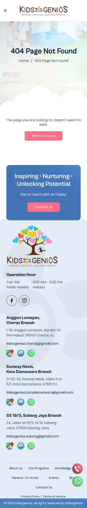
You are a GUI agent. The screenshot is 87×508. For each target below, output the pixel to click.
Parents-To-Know (25, 478)
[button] (5, 10)
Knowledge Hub (66, 468)
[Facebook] (11, 300)
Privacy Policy (30, 496)
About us (15, 468)
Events (54, 478)
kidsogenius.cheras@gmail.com (32, 343)
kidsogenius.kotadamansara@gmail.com (36, 392)
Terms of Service (54, 496)
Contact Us (43, 207)
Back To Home (43, 135)
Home (24, 60)
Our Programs (39, 468)
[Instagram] (24, 300)
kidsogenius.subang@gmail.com (32, 436)
